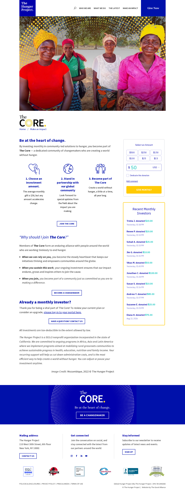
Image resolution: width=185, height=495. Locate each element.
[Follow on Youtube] (86, 456)
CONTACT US (28, 456)
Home (22, 129)
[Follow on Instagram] (72, 456)
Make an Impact (130, 8)
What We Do (100, 8)
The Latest (114, 8)
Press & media (63, 484)
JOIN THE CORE (66, 223)
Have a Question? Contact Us (67, 321)
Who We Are (85, 8)
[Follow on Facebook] (76, 456)
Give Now (153, 8)
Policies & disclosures (29, 484)
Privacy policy (48, 484)
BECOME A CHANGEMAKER (66, 292)
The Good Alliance (158, 487)
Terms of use (77, 484)
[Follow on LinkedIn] (81, 456)
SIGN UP (129, 451)
